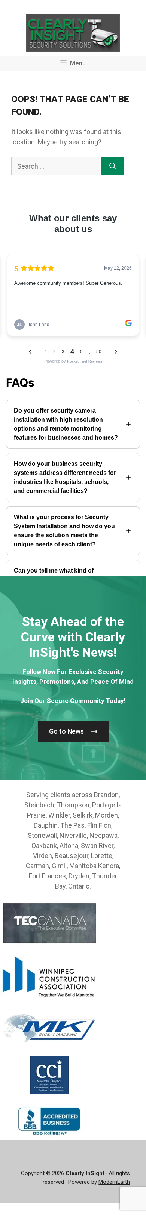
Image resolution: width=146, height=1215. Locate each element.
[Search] (112, 166)
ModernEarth (114, 1182)
